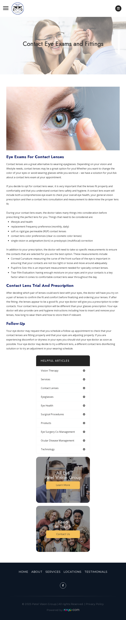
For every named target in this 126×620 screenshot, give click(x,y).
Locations (72, 572)
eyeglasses (47, 397)
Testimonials (96, 572)
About (36, 572)
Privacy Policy (95, 604)
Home (23, 572)
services (45, 379)
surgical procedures (52, 414)
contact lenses (50, 388)
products (46, 423)
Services (53, 572)
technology (48, 449)
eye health (47, 405)
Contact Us (63, 534)
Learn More (63, 485)
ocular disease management (57, 440)
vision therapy (49, 370)
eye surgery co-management (58, 431)
